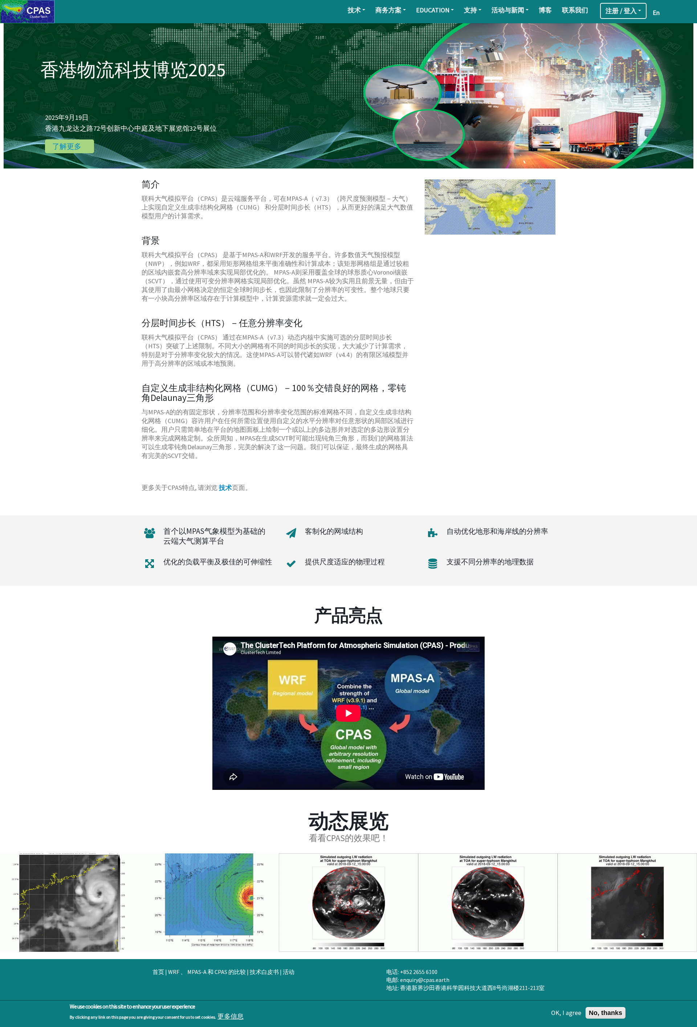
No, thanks (605, 1012)
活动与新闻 (508, 10)
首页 (158, 971)
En (656, 12)
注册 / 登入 (621, 11)
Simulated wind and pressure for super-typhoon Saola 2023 (208, 905)
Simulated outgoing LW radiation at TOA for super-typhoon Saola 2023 (69, 905)
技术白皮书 (264, 971)
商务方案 (388, 10)
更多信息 (230, 1016)
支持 (470, 10)
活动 (288, 971)
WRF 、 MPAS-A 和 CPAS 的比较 (207, 971)
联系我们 (575, 10)
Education (432, 10)
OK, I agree (566, 1013)
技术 (354, 10)
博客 (545, 10)
